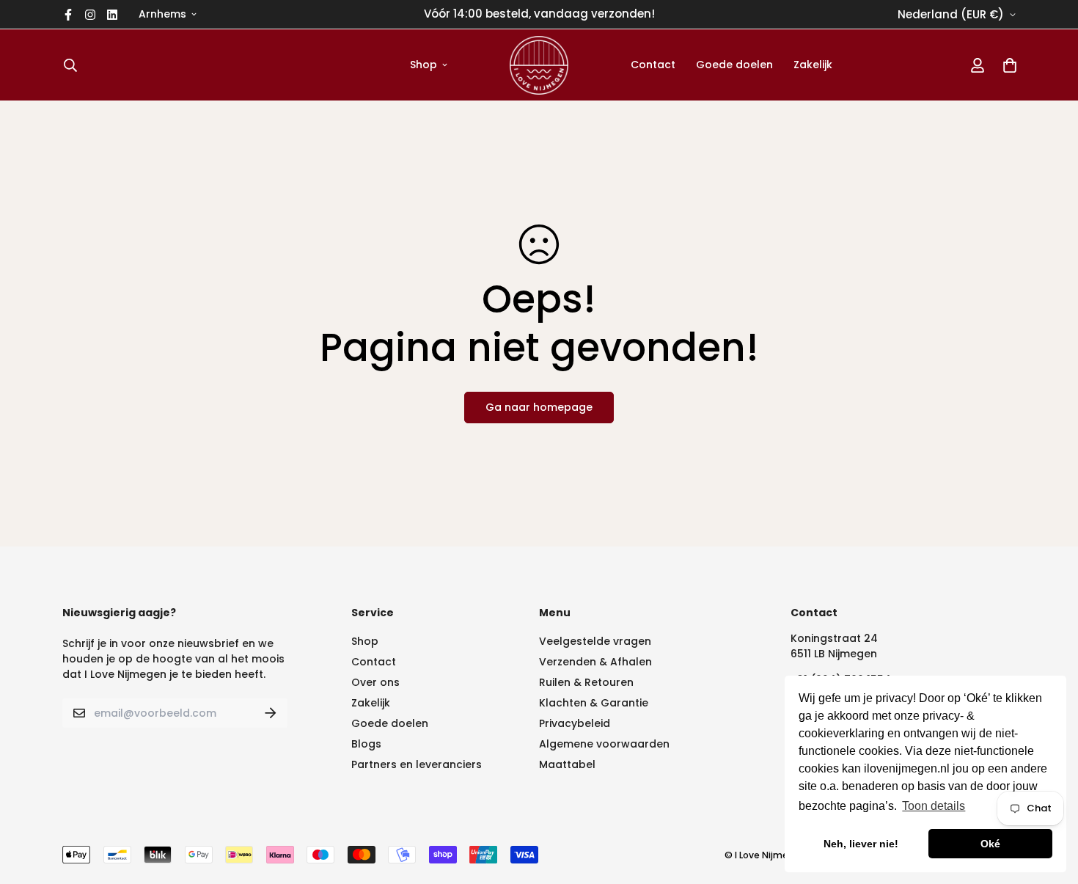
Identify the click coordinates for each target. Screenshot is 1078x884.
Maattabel (567, 764)
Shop (423, 64)
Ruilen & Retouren (586, 682)
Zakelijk (812, 64)
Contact (653, 64)
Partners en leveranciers (416, 764)
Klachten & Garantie (593, 702)
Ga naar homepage (539, 407)
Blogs (366, 744)
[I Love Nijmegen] (539, 65)
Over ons (375, 682)
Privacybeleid (574, 723)
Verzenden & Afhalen (595, 661)
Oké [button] (990, 844)
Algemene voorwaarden (604, 744)
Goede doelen (734, 64)
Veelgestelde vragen (595, 641)
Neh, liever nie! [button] (861, 844)
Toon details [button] (933, 806)
